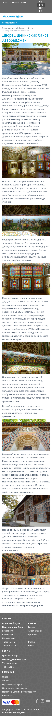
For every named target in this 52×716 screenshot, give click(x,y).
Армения (32, 634)
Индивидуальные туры (14, 659)
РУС (41, 5)
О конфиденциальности (14, 688)
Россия (31, 641)
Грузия (31, 626)
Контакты (7, 695)
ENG (40, 2)
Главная (6, 28)
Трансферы (8, 666)
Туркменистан (9, 645)
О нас (5, 2)
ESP (41, 8)
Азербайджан (18, 28)
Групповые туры (10, 655)
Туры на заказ (9, 663)
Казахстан (7, 634)
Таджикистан (9, 641)
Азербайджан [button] (8, 22)
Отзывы (6, 680)
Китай (31, 645)
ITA (40, 11)
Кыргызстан (8, 638)
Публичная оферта (12, 684)
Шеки (30, 28)
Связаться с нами (18, 2)
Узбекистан (8, 630)
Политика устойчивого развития (19, 691)
